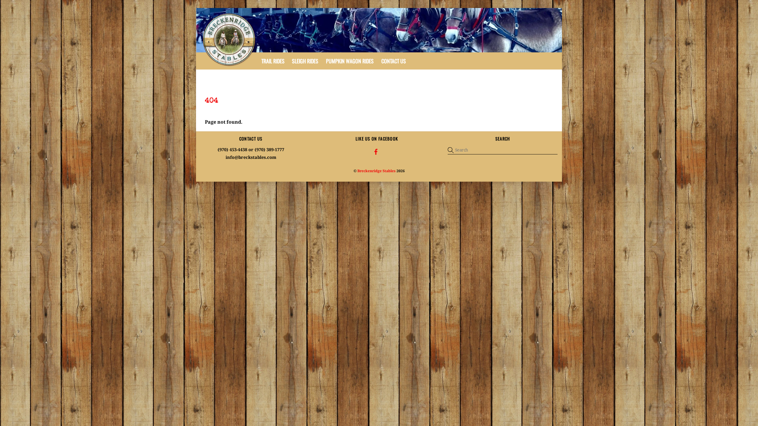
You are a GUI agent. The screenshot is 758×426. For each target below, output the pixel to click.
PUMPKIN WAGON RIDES (350, 61)
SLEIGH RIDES (305, 61)
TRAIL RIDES (273, 61)
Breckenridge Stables (376, 170)
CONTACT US (393, 61)
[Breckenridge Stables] (230, 65)
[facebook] (376, 151)
